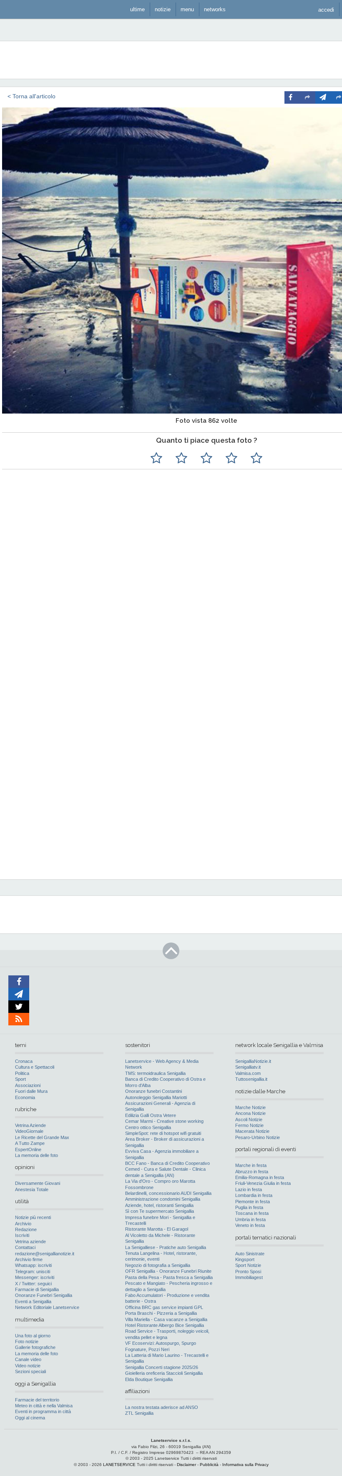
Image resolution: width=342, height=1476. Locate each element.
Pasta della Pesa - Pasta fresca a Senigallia (169, 1277)
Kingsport (244, 1259)
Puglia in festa (249, 1207)
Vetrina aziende (30, 1241)
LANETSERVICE (119, 1464)
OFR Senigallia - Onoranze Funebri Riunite (168, 1271)
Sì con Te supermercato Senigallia (159, 1211)
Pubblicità (209, 1464)
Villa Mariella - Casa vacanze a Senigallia (166, 1319)
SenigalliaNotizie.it (253, 1061)
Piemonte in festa (252, 1201)
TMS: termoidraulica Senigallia (155, 1073)
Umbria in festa (250, 1219)
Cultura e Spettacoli (34, 1067)
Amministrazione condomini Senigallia (162, 1199)
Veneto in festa (250, 1225)
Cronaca (24, 1061)
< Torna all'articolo (31, 96)
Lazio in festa (248, 1189)
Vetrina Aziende (30, 1125)
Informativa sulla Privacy (245, 1464)
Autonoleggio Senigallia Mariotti (156, 1097)
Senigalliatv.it (248, 1067)
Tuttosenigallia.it (251, 1079)
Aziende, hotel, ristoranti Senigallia (159, 1205)
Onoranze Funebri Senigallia (43, 1295)
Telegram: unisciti (32, 1271)
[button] (326, 9)
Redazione (26, 1229)
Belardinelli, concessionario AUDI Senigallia (168, 1193)
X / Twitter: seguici (33, 1283)
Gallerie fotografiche (35, 1347)
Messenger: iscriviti (34, 1277)
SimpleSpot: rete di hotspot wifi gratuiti (163, 1133)
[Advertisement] (237, 703)
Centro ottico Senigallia (148, 1127)
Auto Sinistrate (249, 1253)
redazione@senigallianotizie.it (44, 1253)
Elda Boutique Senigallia (149, 1379)
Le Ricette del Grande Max (42, 1137)
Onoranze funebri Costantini (153, 1091)
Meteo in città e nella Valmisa (44, 1405)
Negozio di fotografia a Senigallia (157, 1265)
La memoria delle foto (36, 1155)
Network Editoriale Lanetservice (47, 1307)
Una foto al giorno (32, 1335)
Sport (20, 1079)
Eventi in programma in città (43, 1411)
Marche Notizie (250, 1107)
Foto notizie (26, 1341)
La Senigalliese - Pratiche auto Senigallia (165, 1247)
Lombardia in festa (253, 1195)
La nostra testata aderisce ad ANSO (161, 1407)
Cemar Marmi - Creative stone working (164, 1121)
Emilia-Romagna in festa (259, 1177)
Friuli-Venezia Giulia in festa (263, 1183)
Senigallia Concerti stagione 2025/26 (161, 1367)
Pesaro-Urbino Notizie (257, 1137)
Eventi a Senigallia (33, 1301)
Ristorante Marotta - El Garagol (156, 1229)
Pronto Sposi (248, 1271)
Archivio (23, 1223)
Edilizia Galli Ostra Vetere (150, 1115)
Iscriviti (22, 1235)
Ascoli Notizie (248, 1119)
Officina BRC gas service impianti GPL (164, 1307)
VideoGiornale (29, 1131)
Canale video (28, 1359)
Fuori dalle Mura (31, 1091)
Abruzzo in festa (251, 1171)
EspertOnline (28, 1149)
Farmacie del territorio (37, 1399)
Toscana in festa (252, 1213)
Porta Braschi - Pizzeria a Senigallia (161, 1313)
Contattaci (25, 1247)
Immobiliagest (249, 1277)
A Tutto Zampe (30, 1143)
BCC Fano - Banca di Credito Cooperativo (167, 1163)
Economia (25, 1097)
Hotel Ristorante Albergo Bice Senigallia (164, 1325)
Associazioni (27, 1085)
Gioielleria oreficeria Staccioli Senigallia (164, 1373)
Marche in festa (251, 1165)
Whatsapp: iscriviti (33, 1265)
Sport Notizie (248, 1265)
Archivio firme (29, 1259)
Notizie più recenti (33, 1217)
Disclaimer (186, 1464)
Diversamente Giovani (37, 1183)
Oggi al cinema (30, 1417)
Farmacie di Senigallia (37, 1289)
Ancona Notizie (250, 1113)
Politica (22, 1073)
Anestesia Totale (31, 1189)
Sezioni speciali (30, 1371)
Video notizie (27, 1365)
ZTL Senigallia (139, 1413)
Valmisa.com (248, 1073)
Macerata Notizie (252, 1131)
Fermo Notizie (249, 1125)
